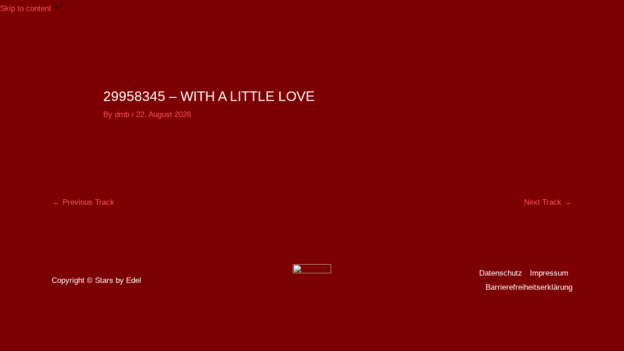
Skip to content (26, 8)
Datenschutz (500, 273)
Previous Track (83, 202)
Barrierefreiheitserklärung (529, 287)
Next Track (547, 202)
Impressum (549, 273)
